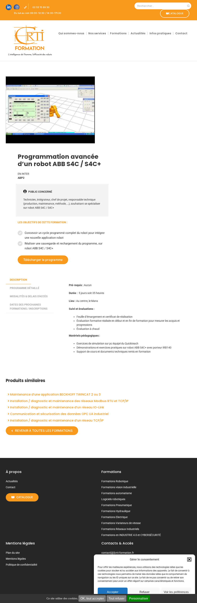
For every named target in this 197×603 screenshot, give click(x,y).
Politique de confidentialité (21, 564)
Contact (10, 487)
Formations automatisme (116, 493)
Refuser (144, 592)
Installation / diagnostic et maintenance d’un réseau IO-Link (56, 407)
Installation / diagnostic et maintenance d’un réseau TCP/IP (56, 420)
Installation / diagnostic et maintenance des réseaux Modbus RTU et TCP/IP (68, 401)
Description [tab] (18, 279)
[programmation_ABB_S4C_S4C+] (50, 109)
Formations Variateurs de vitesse (121, 523)
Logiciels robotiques (113, 499)
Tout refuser (116, 598)
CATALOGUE (176, 13)
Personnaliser (138, 598)
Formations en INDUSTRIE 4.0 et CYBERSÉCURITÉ (131, 535)
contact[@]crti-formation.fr (117, 552)
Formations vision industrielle (118, 487)
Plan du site (13, 552)
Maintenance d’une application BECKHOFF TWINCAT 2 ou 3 (55, 394)
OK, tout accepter (92, 598)
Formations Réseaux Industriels (120, 529)
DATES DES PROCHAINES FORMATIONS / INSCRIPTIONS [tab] (29, 306)
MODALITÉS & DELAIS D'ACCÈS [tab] (29, 296)
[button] (189, 559)
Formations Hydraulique (115, 511)
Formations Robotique (114, 481)
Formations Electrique (114, 517)
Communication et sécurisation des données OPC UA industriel (59, 414)
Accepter (112, 592)
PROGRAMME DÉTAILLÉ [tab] (24, 288)
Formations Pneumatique (116, 505)
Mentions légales (16, 558)
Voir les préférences (176, 592)
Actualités (12, 481)
